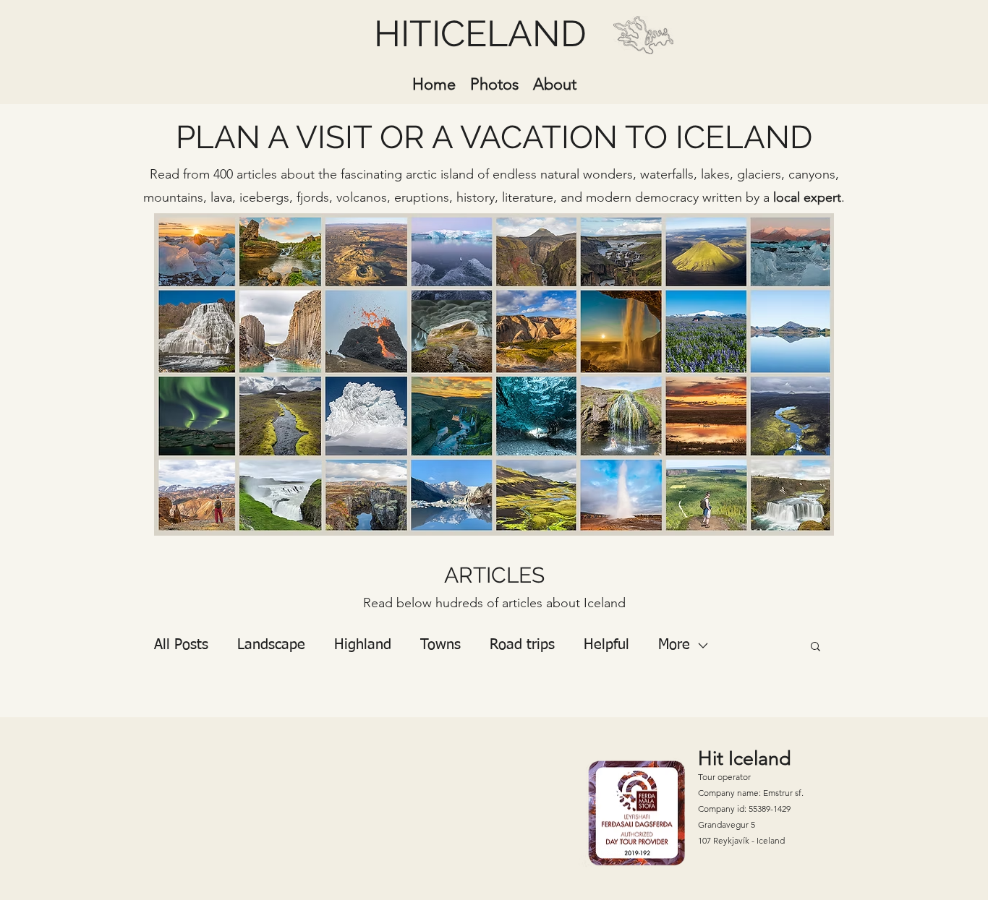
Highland (362, 645)
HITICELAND (480, 33)
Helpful (606, 645)
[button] (815, 647)
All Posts (181, 645)
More (674, 645)
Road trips (522, 645)
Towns (440, 645)
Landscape (271, 645)
